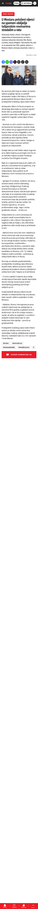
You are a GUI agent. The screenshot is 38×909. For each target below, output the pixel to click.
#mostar (6, 343)
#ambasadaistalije (9, 347)
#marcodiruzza (17, 343)
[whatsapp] (7, 62)
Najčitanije (23, 907)
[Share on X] (15, 62)
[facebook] (3, 62)
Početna (5, 907)
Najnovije (14, 907)
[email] (19, 62)
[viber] (11, 62)
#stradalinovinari (24, 347)
